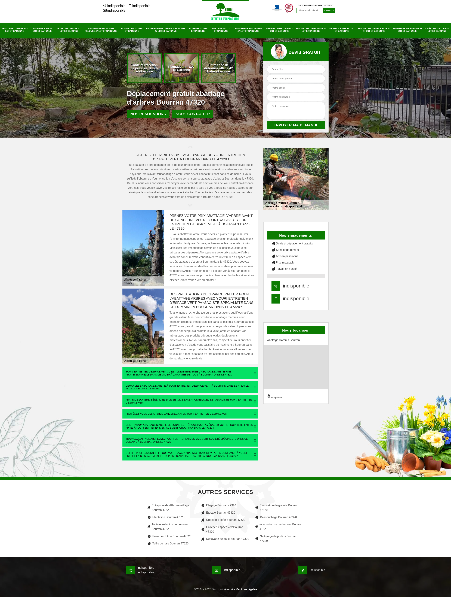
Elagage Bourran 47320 (221, 505)
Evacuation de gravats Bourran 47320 (279, 507)
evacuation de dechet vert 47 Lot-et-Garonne (374, 29)
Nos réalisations (148, 114)
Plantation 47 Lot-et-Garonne (132, 29)
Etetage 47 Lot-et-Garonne (221, 29)
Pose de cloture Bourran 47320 (171, 536)
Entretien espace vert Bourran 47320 (224, 529)
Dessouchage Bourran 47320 (278, 517)
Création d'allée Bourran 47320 (225, 519)
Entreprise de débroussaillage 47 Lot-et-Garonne (165, 29)
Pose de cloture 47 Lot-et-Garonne (69, 29)
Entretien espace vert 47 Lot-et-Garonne (248, 29)
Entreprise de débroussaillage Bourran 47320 (170, 507)
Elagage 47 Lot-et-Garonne (198, 29)
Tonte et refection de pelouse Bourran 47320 (170, 527)
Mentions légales (246, 589)
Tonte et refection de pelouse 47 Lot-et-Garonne (101, 29)
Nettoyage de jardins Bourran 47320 (278, 538)
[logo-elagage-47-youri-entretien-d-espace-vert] (225, 11)
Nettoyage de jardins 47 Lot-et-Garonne (407, 29)
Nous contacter (193, 114)
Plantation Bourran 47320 (168, 517)
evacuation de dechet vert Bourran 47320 (281, 527)
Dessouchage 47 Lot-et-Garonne (341, 29)
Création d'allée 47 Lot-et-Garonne (437, 29)
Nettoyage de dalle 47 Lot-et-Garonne (279, 29)
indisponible (116, 6)
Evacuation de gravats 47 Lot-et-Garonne (311, 29)
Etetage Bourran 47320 (220, 512)
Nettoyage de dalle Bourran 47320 (227, 538)
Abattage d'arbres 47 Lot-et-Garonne (15, 29)
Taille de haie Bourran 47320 (170, 543)
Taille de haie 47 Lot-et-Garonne (42, 29)
